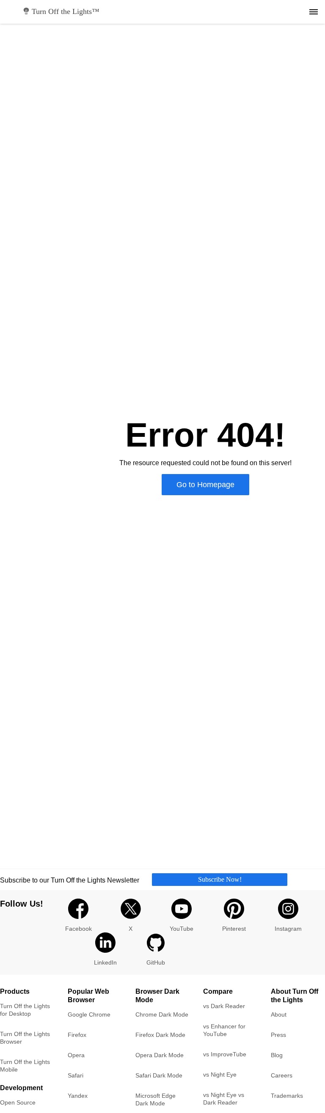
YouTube (181, 928)
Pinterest (234, 928)
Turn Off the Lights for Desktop (25, 1010)
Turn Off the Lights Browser (25, 1038)
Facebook (78, 928)
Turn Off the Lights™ (65, 11)
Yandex (78, 1095)
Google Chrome (89, 1014)
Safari (75, 1075)
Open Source (18, 1102)
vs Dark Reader (224, 1006)
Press (278, 1034)
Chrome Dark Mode (161, 1014)
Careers (281, 1075)
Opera (76, 1055)
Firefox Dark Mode (160, 1034)
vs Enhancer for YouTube (224, 1030)
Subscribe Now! (220, 879)
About (278, 1014)
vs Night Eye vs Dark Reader (223, 1098)
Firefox (77, 1034)
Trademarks (287, 1095)
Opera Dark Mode (159, 1055)
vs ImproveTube (224, 1054)
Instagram (288, 928)
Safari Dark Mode (158, 1075)
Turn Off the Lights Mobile (25, 1065)
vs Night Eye (220, 1074)
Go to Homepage (205, 484)
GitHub (155, 962)
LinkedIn (105, 962)
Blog (277, 1055)
